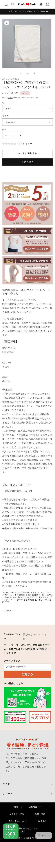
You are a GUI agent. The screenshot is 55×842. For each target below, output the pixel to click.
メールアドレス (12, 660)
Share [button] (8, 610)
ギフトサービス (16, 814)
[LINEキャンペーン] (15, 717)
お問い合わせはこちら (27, 828)
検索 (16, 806)
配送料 (10, 97)
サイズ (5, 116)
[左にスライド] (20, 73)
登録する (27, 674)
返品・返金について (18, 821)
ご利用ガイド (35, 806)
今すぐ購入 (27, 162)
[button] (6, 4)
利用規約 (42, 821)
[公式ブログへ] (40, 717)
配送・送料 (40, 814)
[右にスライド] (34, 73)
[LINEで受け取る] (27, 697)
